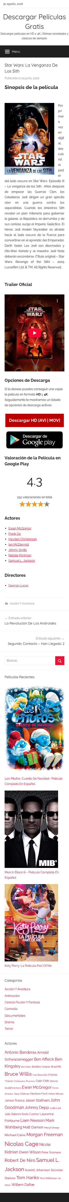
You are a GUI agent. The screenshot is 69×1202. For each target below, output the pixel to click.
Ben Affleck (44, 1059)
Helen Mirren (55, 1093)
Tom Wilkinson (48, 1178)
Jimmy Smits (17, 550)
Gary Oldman (22, 1093)
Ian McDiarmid (18, 544)
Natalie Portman (19, 555)
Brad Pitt (56, 1066)
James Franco (15, 1100)
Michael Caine (15, 1135)
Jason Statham (37, 1100)
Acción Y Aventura (22, 603)
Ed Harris (16, 1088)
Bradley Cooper (41, 1066)
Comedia (11, 1009)
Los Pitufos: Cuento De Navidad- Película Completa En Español (33, 781)
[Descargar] (34, 448)
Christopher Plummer (24, 1081)
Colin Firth (42, 1081)
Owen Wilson (30, 1152)
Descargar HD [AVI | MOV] (34, 420)
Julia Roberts (13, 1114)
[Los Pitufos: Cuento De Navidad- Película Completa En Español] (34, 730)
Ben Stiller (26, 1066)
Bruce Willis (18, 1074)
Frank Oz (14, 534)
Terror (9, 1029)
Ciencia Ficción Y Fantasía (22, 1002)
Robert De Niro (20, 1160)
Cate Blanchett (40, 1074)
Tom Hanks (27, 1177)
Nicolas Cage (22, 1143)
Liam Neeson (32, 1120)
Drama (9, 1022)
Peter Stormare (51, 1152)
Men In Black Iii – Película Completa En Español (32, 874)
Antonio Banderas (20, 1052)
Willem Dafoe (23, 1184)
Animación (12, 996)
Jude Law (55, 1108)
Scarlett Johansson (37, 1170)
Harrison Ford (38, 1093)
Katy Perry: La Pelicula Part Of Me (28, 966)
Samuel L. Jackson (21, 561)
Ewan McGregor (19, 528)
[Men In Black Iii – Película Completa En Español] (31, 830)
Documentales (15, 1015)
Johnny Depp (37, 1107)
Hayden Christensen (22, 539)
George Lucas (18, 585)
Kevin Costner (30, 1114)
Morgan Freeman (44, 1134)
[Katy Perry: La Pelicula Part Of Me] (31, 923)
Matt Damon (33, 1127)
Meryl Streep (51, 1127)
